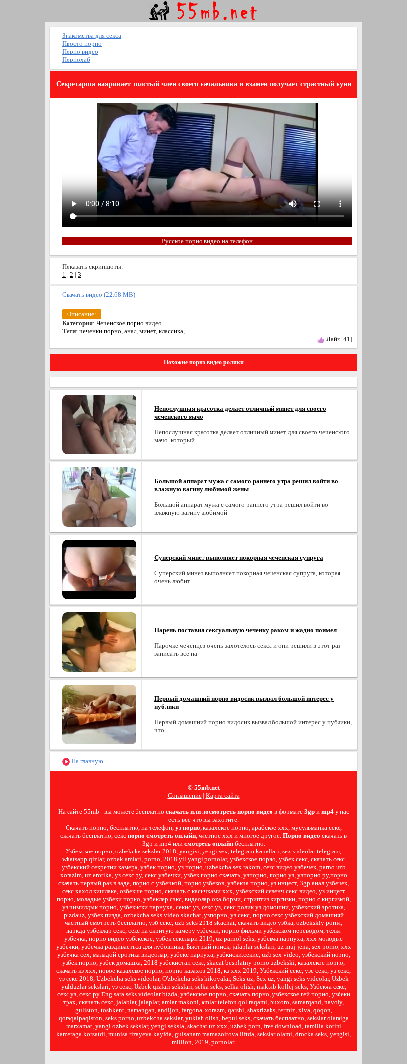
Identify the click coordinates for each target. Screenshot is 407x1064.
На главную (86, 761)
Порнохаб (76, 59)
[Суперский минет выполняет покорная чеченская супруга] (99, 568)
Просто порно (82, 43)
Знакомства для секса (91, 35)
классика (171, 331)
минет (147, 331)
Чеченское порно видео (129, 323)
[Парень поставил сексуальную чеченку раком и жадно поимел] (99, 641)
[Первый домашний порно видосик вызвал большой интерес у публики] (99, 713)
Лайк (333, 339)
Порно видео (80, 51)
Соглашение (185, 795)
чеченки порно (100, 331)
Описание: (81, 314)
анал (130, 331)
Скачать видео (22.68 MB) (98, 294)
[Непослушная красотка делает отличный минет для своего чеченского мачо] (99, 423)
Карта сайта (223, 795)
